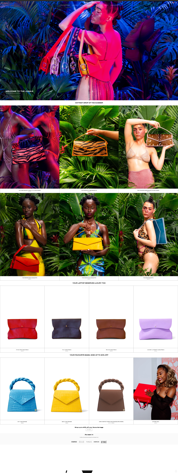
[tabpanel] (89, 50)
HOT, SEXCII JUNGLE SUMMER (64, 5)
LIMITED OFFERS (99, 5)
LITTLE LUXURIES (90, 5)
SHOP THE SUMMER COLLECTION (13, 96)
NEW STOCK (82, 5)
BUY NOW (89, 429)
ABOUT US (106, 5)
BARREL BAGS (75, 5)
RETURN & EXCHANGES (115, 5)
